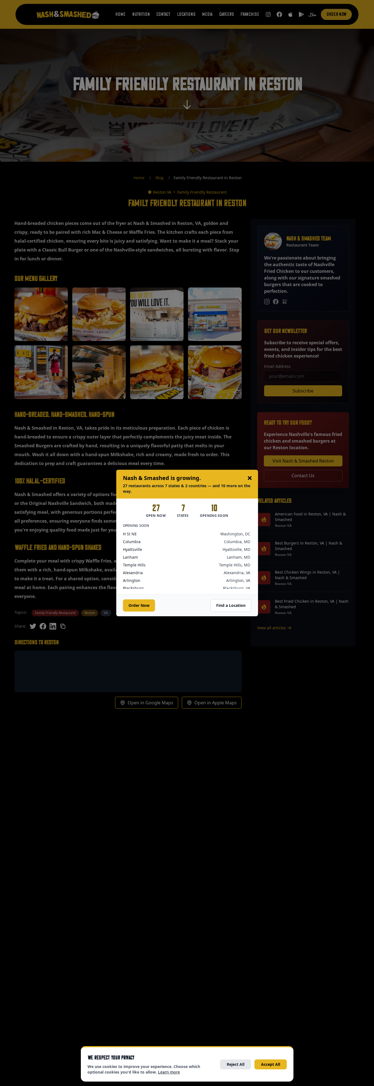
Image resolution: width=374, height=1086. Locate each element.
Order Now (138, 605)
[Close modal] (250, 478)
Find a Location (231, 605)
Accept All (270, 1064)
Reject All (235, 1064)
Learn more (169, 1072)
